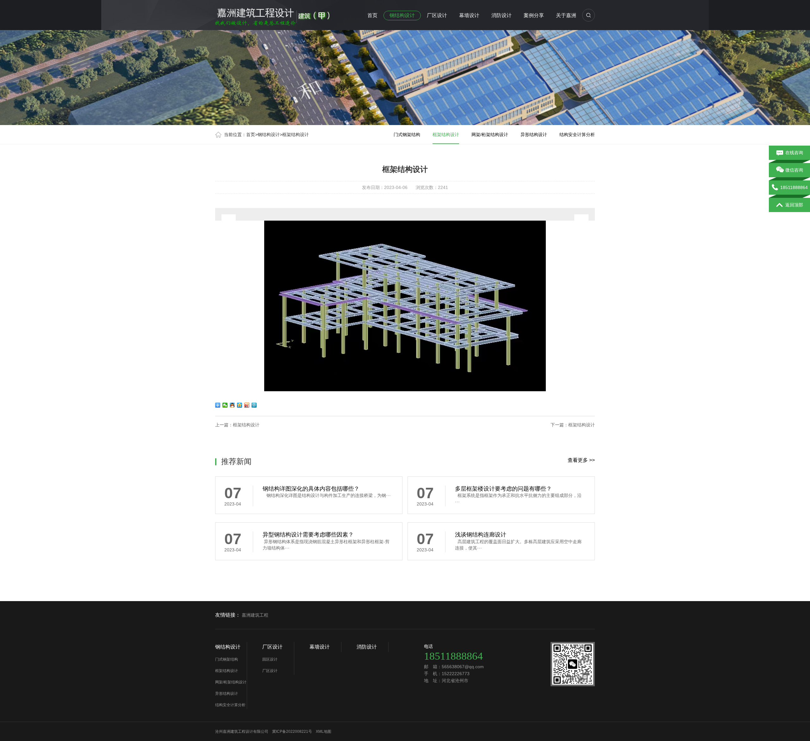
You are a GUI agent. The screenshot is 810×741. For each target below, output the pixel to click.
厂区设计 (437, 15)
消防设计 (501, 15)
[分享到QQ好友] (232, 405)
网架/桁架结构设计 (489, 134)
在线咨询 (794, 152)
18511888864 (794, 187)
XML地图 (323, 731)
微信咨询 (794, 170)
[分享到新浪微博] (247, 405)
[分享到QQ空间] (239, 405)
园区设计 (269, 659)
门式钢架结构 (407, 134)
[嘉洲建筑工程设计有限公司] (272, 14)
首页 (372, 15)
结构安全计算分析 (577, 134)
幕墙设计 (469, 15)
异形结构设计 (533, 134)
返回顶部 (794, 204)
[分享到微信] (225, 405)
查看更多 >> (581, 460)
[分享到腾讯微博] (254, 405)
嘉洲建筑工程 (255, 615)
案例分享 (534, 15)
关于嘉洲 (566, 15)
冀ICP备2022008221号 (292, 731)
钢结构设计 (402, 15)
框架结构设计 (295, 134)
